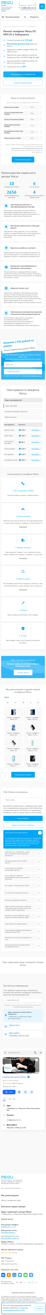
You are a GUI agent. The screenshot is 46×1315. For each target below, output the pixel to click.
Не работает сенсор (10, 460)
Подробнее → (36, 430)
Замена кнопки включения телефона (12, 125)
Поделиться (3, 1275)
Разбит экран (8, 436)
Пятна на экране (9, 449)
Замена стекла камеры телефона (14, 119)
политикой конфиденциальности (32, 376)
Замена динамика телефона (12, 138)
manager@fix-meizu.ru (10, 1238)
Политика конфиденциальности (23, 1292)
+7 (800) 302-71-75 (28, 8)
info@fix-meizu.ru (8, 1232)
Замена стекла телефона (11, 107)
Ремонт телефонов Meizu (11, 1200)
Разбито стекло (9, 430)
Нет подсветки (9, 454)
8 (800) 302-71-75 (8, 1227)
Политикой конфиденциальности (23, 1007)
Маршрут (11, 1092)
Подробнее (23, 527)
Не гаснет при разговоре (9, 442)
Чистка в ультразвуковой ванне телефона (13, 113)
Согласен (39, 1308)
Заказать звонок (23, 672)
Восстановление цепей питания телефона (13, 131)
